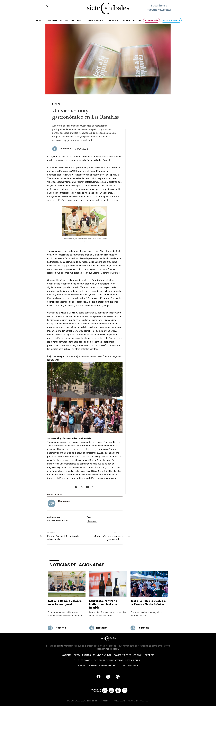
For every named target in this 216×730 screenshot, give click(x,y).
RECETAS (149, 655)
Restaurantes (78, 21)
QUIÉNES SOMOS (83, 660)
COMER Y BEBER (122, 655)
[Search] (47, 6)
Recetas (137, 21)
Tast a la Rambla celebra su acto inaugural (65, 602)
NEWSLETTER (132, 660)
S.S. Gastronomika (171, 20)
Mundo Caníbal (95, 21)
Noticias (64, 21)
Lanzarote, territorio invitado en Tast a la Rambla (103, 604)
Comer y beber (113, 21)
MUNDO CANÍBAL (102, 655)
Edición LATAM (50, 21)
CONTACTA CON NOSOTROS (108, 660)
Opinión (126, 21)
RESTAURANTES (82, 655)
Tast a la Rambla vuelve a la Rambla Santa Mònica (148, 602)
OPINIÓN (138, 655)
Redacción (64, 501)
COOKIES (144, 701)
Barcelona (92, 521)
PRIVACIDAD (133, 701)
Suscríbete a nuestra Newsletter (159, 8)
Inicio (38, 21)
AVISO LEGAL (119, 701)
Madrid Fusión (151, 20)
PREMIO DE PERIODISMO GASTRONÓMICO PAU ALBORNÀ (108, 665)
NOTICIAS (67, 655)
